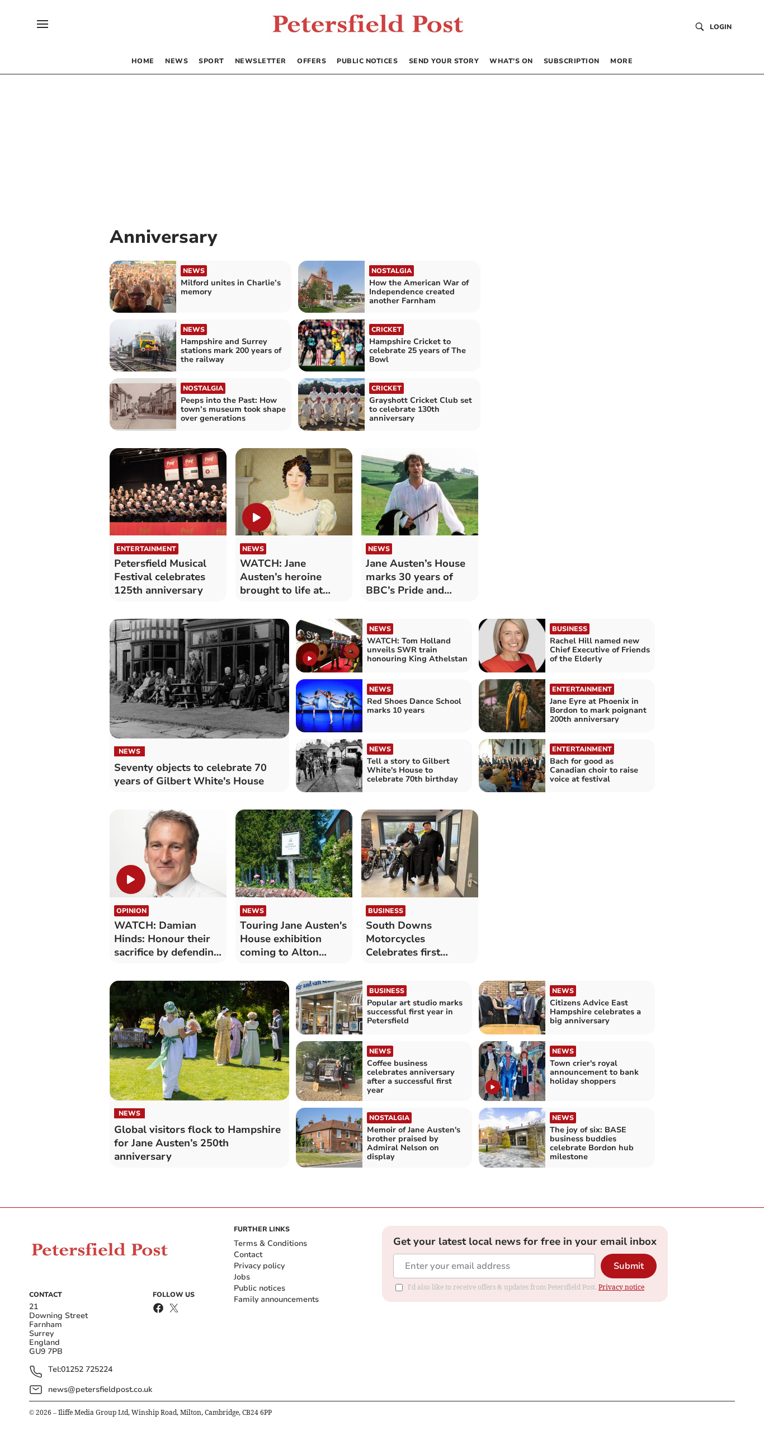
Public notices (259, 1288)
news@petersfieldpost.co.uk (100, 1389)
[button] (42, 24)
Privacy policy (259, 1265)
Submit (629, 1266)
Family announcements (276, 1299)
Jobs (242, 1277)
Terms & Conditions (270, 1243)
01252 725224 (86, 1370)
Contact (248, 1254)
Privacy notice (621, 1287)
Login (721, 27)
